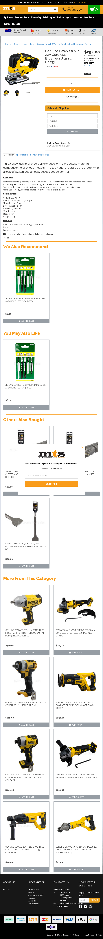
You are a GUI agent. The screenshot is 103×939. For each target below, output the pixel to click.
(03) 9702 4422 (74, 10)
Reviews (34, 155)
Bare (32, 44)
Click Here (80, 3)
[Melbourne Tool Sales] (9, 8)
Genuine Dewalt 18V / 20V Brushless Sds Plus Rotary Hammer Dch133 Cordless (24, 850)
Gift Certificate (33, 904)
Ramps (7, 24)
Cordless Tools (22, 17)
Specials (16, 24)
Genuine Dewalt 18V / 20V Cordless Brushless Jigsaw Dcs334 (64, 44)
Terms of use (33, 889)
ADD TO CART (73, 89)
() (96, 9)
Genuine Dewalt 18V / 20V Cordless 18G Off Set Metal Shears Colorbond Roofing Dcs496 (77, 850)
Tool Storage (63, 17)
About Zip (32, 901)
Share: (48, 67)
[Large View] (6, 93)
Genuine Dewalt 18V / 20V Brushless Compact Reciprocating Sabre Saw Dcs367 (75, 705)
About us (6, 889)
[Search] (55, 9)
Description (9, 155)
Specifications (22, 155)
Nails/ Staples (49, 17)
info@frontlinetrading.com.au (67, 903)
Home (8, 44)
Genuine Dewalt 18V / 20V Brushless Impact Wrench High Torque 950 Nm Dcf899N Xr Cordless (24, 633)
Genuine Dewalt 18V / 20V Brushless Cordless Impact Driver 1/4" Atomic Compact (24, 777)
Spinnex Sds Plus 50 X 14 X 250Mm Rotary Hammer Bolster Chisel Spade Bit (25, 546)
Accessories (76, 17)
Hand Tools (89, 17)
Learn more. (88, 65)
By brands (8, 17)
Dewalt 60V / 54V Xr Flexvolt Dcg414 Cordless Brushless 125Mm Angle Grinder (75, 633)
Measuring (36, 17)
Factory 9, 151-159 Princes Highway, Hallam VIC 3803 (66, 896)
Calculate (73, 131)
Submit (94, 900)
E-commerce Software (86, 935)
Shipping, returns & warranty (35, 896)
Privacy (31, 892)
